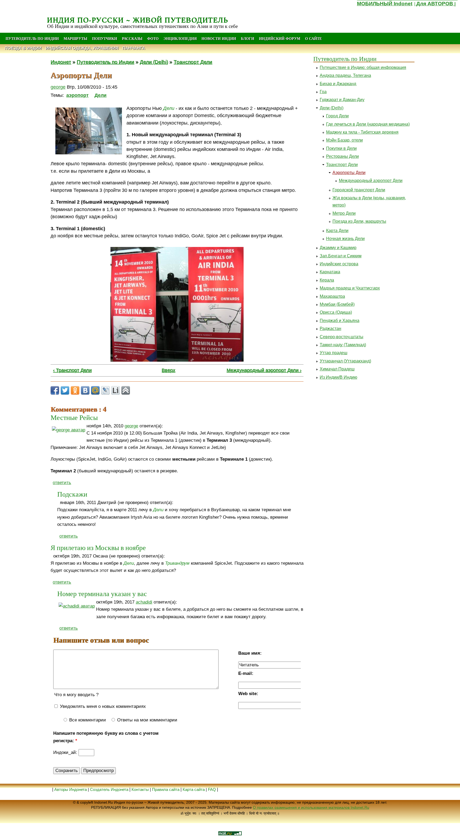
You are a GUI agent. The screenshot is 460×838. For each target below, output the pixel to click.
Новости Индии (219, 38)
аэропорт (77, 95)
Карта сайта (194, 789)
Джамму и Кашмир (338, 247)
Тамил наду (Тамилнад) (343, 344)
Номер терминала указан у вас (102, 593)
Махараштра (332, 296)
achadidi (144, 602)
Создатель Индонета (109, 789)
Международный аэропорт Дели (370, 180)
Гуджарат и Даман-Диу (342, 99)
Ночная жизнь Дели (345, 238)
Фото (153, 38)
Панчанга (133, 48)
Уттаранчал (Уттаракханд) (345, 361)
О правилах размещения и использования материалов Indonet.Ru (311, 807)
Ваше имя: (250, 653)
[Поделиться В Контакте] (85, 390)
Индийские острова (339, 264)
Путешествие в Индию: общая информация (363, 67)
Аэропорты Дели (348, 172)
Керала (327, 280)
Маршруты (75, 38)
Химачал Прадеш (337, 369)
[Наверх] (125, 390)
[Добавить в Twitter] (65, 390)
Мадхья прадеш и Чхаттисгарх (350, 288)
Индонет (61, 62)
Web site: (248, 693)
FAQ (212, 789)
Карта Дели (337, 230)
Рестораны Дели (342, 156)
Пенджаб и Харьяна (339, 320)
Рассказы (132, 38)
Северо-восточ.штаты (341, 337)
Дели (100, 95)
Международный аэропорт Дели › (264, 370)
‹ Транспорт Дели (72, 370)
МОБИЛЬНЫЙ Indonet (384, 3)
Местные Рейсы (74, 417)
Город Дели (337, 116)
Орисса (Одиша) (336, 312)
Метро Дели (344, 213)
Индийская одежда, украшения (82, 48)
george (58, 87)
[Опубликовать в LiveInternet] (115, 390)
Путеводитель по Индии (32, 38)
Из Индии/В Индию (338, 377)
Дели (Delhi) (154, 62)
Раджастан (330, 328)
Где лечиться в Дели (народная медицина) (368, 124)
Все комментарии (87, 720)
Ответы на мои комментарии (146, 720)
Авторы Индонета (70, 789)
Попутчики (105, 38)
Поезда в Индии (23, 48)
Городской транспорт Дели (358, 190)
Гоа (323, 91)
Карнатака (330, 272)
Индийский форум (279, 38)
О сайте (313, 38)
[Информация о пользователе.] (68, 430)
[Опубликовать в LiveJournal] (105, 390)
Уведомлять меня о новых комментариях (102, 706)
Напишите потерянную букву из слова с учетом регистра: (106, 737)
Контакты (141, 789)
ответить (62, 482)
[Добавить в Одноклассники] (75, 390)
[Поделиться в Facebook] (55, 390)
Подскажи (72, 493)
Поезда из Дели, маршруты (359, 221)
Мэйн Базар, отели (344, 140)
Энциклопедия (180, 38)
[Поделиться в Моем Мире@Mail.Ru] (95, 390)
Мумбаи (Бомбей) (337, 304)
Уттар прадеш (333, 352)
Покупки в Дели (341, 148)
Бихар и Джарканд (338, 83)
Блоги (247, 38)
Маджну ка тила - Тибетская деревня (362, 132)
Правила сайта (165, 789)
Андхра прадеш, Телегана (345, 75)
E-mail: (245, 673)
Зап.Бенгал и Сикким (341, 256)
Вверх (168, 370)
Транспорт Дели (193, 62)
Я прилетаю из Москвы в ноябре (98, 547)
